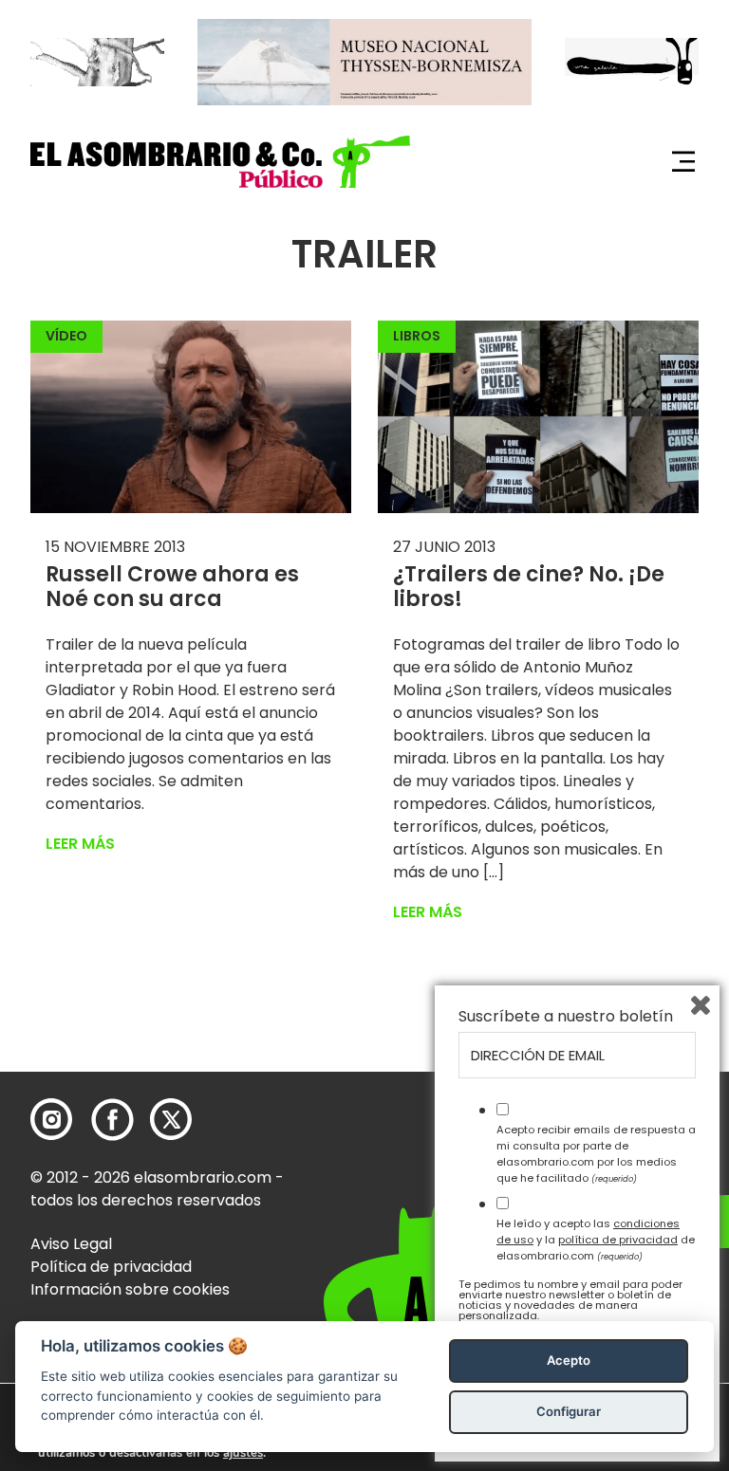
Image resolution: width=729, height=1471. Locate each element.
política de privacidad (618, 1239)
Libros (416, 335)
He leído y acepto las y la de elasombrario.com (595, 1239)
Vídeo (66, 335)
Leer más (80, 844)
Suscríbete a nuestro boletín (565, 1016)
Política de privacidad (111, 1267)
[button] (220, 162)
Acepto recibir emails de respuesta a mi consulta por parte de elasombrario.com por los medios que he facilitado (596, 1153)
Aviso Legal (71, 1244)
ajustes (243, 1453)
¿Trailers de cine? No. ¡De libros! (528, 587)
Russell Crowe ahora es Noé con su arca (172, 587)
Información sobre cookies (130, 1289)
